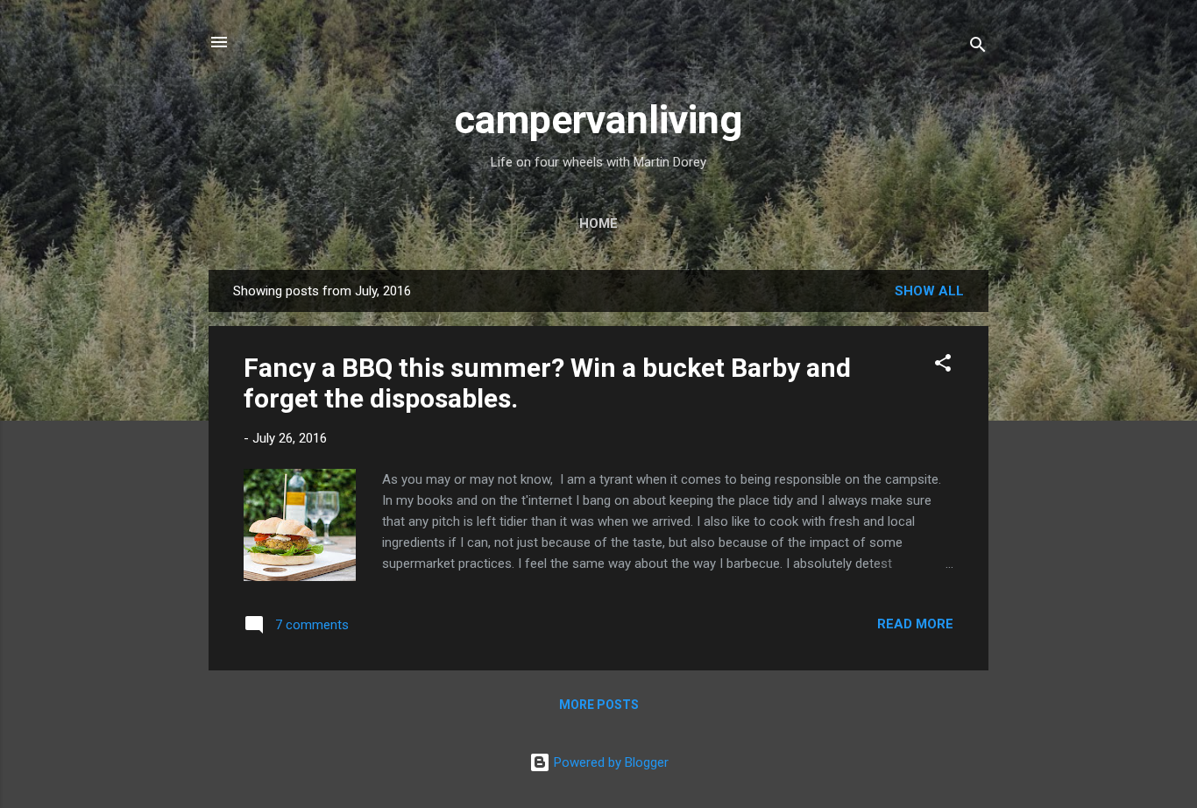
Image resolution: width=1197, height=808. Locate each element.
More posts (599, 705)
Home (598, 223)
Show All (929, 291)
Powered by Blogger (609, 762)
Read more (915, 624)
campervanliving (598, 119)
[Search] (977, 47)
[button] (942, 365)
